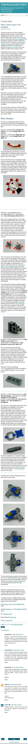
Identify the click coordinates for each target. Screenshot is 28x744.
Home (14, 739)
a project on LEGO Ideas (14, 47)
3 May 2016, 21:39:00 (16, 704)
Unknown (7, 684)
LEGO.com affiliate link (6, 11)
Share (3, 627)
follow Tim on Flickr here (17, 581)
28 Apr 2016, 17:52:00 (18, 650)
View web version (14, 742)
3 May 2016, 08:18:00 (15, 684)
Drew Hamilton (19, 39)
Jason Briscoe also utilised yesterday (13, 265)
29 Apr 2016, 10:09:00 (17, 667)
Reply (6, 645)
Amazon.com (8, 604)
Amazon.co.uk (7, 614)
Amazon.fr (9, 620)
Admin (6, 704)
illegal (18, 359)
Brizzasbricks (8, 650)
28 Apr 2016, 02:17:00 (17, 634)
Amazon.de (12, 617)
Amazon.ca (9, 609)
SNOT (2, 368)
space (9, 691)
